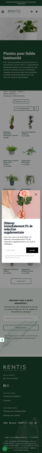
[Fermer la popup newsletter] (35, 194)
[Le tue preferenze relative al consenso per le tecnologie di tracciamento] (2, 340)
